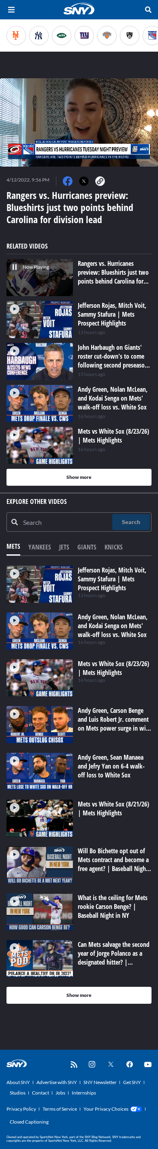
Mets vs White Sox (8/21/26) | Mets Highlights (113, 808)
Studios (18, 1093)
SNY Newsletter (100, 1082)
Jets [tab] (64, 547)
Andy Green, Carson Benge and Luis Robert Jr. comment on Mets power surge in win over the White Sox (113, 724)
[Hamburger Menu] (11, 10)
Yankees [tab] (39, 547)
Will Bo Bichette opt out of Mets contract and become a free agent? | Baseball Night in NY (113, 864)
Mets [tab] (13, 546)
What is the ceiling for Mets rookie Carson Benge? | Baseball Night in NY (112, 906)
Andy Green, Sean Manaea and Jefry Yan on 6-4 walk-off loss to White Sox (111, 766)
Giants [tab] (86, 547)
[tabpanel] (79, 785)
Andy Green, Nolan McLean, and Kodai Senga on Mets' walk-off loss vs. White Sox (112, 625)
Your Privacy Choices (105, 1109)
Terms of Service (60, 1109)
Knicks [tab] (114, 547)
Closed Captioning (29, 1122)
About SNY (18, 1082)
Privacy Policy (21, 1109)
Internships (84, 1093)
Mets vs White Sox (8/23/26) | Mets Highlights (113, 668)
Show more (79, 477)
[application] (79, 122)
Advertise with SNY (56, 1082)
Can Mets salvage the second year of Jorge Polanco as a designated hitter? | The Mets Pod (113, 958)
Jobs (60, 1093)
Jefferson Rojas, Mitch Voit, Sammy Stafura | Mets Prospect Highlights (112, 579)
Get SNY (132, 1082)
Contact (40, 1093)
